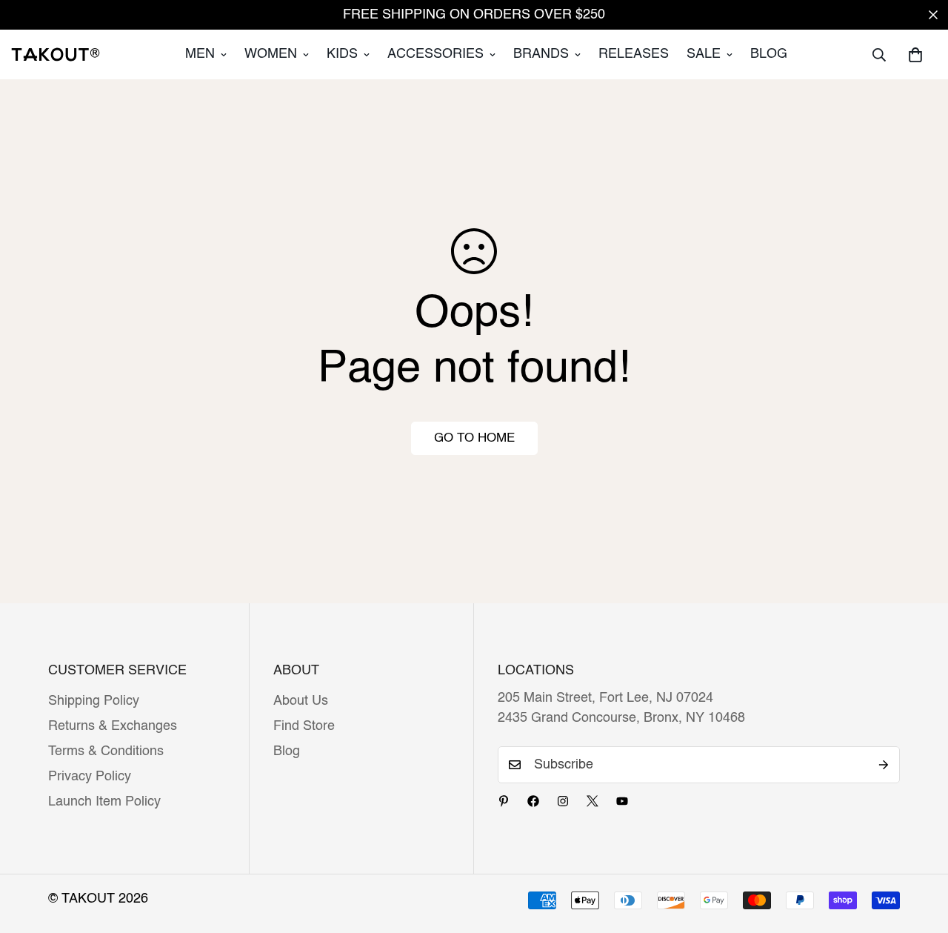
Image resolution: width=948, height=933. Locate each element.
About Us (300, 701)
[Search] (879, 55)
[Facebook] (533, 801)
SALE (704, 54)
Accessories (435, 54)
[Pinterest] (504, 801)
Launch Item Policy (104, 802)
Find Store (304, 726)
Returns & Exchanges (112, 726)
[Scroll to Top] (919, 852)
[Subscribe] (883, 764)
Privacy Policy (89, 776)
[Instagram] (563, 801)
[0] (915, 55)
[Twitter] (592, 801)
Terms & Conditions (106, 751)
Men (200, 54)
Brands (541, 54)
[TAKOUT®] (55, 54)
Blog (768, 54)
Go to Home (474, 438)
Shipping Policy (93, 701)
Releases (633, 54)
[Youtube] (622, 801)
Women (270, 54)
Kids (342, 54)
